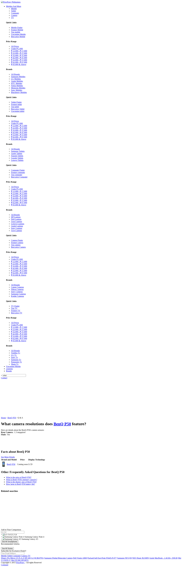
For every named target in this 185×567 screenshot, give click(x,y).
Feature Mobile (17, 30)
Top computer (16, 175)
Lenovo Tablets (17, 160)
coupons (9, 369)
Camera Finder (17, 240)
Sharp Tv (14, 364)
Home (3, 418)
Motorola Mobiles (18, 88)
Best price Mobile (18, 37)
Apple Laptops (17, 226)
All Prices (15, 46)
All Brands (15, 74)
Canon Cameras (17, 287)
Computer (15, 13)
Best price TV (16, 313)
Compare (4, 565)
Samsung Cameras (18, 294)
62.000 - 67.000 (19, 62)
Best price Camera (18, 247)
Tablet (13, 11)
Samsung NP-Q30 (124, 558)
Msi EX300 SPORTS (19, 560)
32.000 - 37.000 (19, 55)
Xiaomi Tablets (17, 156)
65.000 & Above (18, 64)
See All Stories (7, 548)
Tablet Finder (16, 102)
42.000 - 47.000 (19, 58)
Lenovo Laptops (17, 224)
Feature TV (15, 311)
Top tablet (15, 107)
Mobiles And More (13, 6)
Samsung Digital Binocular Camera (58, 558)
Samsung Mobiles (18, 77)
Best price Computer (19, 177)
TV (12, 18)
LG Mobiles (16, 79)
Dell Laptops (16, 219)
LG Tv (14, 355)
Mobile (14, 9)
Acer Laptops (16, 230)
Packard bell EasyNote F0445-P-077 (102, 558)
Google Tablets (17, 158)
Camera (14, 15)
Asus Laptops (16, 221)
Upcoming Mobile (18, 34)
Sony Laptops (16, 228)
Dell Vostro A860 (80, 558)
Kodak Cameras (17, 296)
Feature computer (18, 172)
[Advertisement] (92, 397)
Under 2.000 (17, 49)
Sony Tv (14, 357)
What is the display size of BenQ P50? (21, 482)
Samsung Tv (16, 360)
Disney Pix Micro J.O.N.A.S (12, 558)
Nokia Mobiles (17, 86)
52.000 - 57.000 (19, 60)
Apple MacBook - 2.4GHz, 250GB (163, 558)
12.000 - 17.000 (19, 51)
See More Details (8, 457)
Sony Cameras (17, 292)
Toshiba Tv (15, 353)
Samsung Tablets (18, 151)
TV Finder (15, 306)
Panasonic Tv (16, 362)
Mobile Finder (16, 27)
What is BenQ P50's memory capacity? (21, 480)
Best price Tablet (17, 109)
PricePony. (20, 562)
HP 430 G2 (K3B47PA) (34, 558)
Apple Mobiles (17, 81)
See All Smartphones (9, 542)
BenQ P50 (12, 418)
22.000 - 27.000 (19, 53)
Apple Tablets (16, 153)
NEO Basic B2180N (140, 558)
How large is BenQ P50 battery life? (20, 484)
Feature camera (17, 243)
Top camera (15, 245)
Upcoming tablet (17, 111)
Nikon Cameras (17, 289)
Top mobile (15, 32)
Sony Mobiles (16, 90)
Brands (9, 371)
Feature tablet (16, 104)
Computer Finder (18, 170)
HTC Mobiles (16, 83)
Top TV (14, 308)
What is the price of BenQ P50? (18, 477)
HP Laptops (16, 217)
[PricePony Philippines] (11, 2)
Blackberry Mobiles (19, 92)
